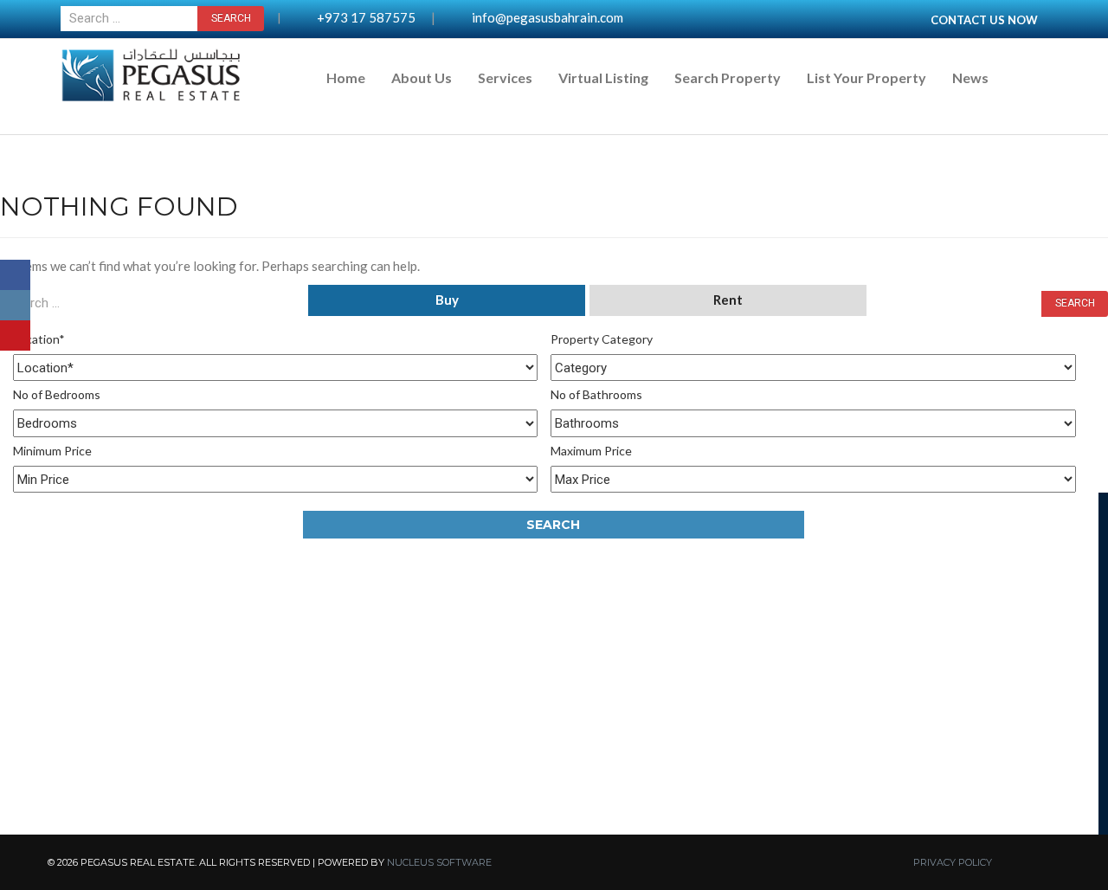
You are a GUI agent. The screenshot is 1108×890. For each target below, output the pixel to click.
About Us (421, 77)
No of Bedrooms (56, 394)
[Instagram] (15, 305)
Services (505, 77)
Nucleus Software (439, 862)
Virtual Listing (603, 77)
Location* (39, 339)
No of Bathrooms (596, 394)
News (970, 77)
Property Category (602, 339)
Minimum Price (52, 450)
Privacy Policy (952, 862)
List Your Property (866, 77)
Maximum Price (591, 450)
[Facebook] (15, 275)
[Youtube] (15, 335)
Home (345, 77)
